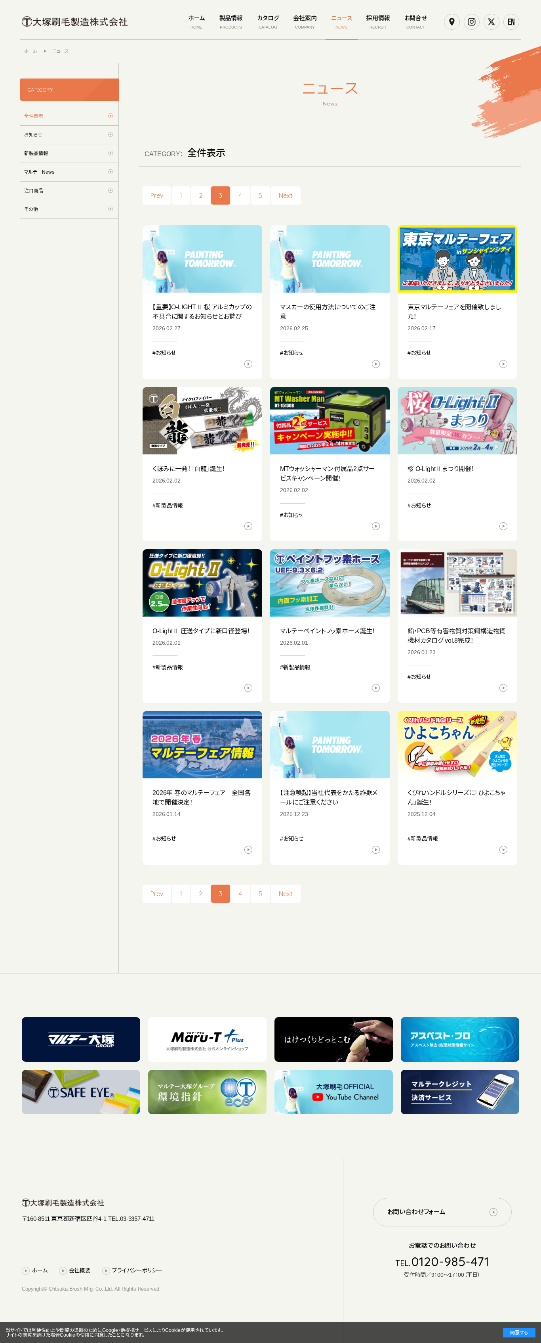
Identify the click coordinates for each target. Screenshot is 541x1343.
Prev (156, 195)
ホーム (40, 1270)
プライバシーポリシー (137, 1270)
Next (286, 195)
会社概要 (80, 1270)
